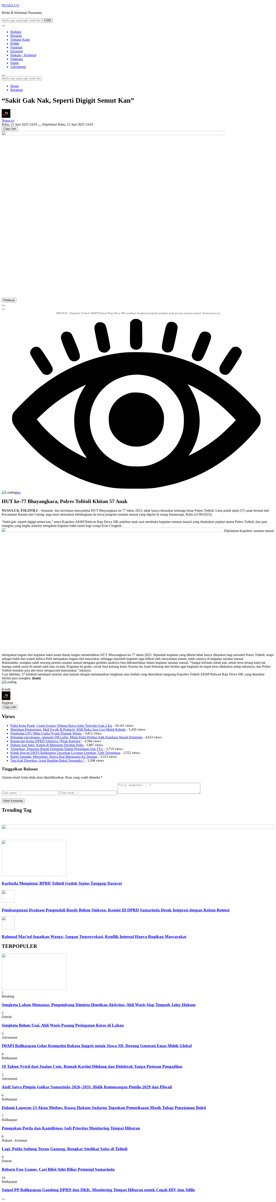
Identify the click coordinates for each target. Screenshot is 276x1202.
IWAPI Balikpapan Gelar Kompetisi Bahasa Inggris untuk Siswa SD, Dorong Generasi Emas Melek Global (97, 1045)
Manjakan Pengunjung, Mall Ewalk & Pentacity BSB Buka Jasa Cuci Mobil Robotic (68, 729)
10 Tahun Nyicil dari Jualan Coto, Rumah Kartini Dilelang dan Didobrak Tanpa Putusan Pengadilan (92, 1066)
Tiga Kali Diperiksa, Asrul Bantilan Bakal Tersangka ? (47, 760)
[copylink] (3, 309)
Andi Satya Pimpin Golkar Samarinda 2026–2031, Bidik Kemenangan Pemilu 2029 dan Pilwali (87, 1087)
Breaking (16, 90)
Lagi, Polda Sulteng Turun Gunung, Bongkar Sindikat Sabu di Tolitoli (64, 1149)
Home (14, 86)
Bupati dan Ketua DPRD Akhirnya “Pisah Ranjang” (46, 741)
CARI (47, 20)
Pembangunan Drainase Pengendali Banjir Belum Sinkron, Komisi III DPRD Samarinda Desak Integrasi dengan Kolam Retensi (115, 910)
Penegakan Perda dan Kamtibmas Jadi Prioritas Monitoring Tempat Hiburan (71, 1128)
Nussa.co (8, 120)
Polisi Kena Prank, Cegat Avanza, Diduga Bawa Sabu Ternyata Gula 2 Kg (61, 725)
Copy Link (9, 128)
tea (18, 492)
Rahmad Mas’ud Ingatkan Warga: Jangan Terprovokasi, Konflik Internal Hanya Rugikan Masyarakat (94, 936)
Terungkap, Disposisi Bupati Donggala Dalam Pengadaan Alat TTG (56, 749)
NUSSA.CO (10, 5)
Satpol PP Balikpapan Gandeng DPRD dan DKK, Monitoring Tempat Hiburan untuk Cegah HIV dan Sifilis (98, 1190)
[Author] (6, 116)
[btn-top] (3, 1199)
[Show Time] (39, 125)
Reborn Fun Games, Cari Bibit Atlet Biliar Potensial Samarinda (58, 1169)
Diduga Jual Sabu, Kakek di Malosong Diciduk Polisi (46, 745)
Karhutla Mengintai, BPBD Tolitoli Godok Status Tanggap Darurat (62, 883)
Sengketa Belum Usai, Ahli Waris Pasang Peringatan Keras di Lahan (63, 1025)
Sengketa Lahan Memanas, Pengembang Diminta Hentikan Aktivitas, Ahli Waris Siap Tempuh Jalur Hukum (99, 1004)
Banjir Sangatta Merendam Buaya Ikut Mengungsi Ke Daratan (53, 756)
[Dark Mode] (3, 25)
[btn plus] (3, 305)
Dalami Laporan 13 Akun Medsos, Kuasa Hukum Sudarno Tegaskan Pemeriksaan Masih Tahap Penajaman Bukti (104, 1107)
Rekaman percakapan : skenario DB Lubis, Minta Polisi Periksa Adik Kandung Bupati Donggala (76, 737)
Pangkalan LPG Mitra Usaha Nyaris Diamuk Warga (46, 733)
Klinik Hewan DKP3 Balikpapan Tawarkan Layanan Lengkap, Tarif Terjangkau (65, 753)
